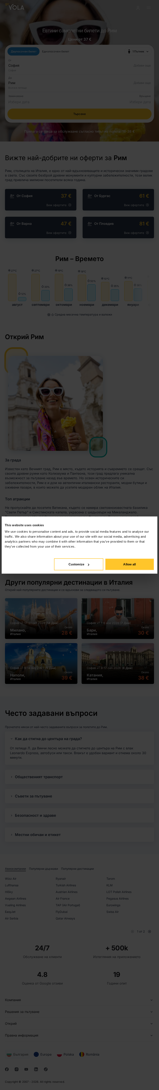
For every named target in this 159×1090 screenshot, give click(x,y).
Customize (76, 564)
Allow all (129, 564)
